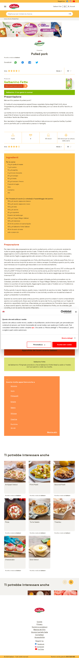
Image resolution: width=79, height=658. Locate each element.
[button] (71, 582)
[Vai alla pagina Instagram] (70, 1)
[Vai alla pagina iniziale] (14, 6)
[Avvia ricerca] (69, 14)
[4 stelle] (16, 71)
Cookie (39, 622)
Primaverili (14, 396)
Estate (13, 402)
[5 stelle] (19, 71)
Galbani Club (57, 6)
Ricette (10, 19)
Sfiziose (14, 414)
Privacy (39, 624)
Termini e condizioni (39, 627)
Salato (13, 408)
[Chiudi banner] (76, 311)
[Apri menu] (5, 6)
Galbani (6, 19)
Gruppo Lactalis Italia (39, 632)
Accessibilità (40, 637)
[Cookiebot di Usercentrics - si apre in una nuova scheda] (62, 311)
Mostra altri (52, 432)
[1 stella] (9, 71)
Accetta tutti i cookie (64, 345)
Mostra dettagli (67, 338)
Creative (14, 419)
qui (33, 327)
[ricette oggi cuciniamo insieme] (39, 29)
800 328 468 (70, 657)
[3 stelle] (14, 71)
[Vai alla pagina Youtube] (74, 1)
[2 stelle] (11, 71)
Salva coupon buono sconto (13, 86)
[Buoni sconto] (65, 6)
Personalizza (38, 345)
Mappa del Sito (39, 630)
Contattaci (39, 635)
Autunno (14, 386)
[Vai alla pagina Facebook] (67, 1)
